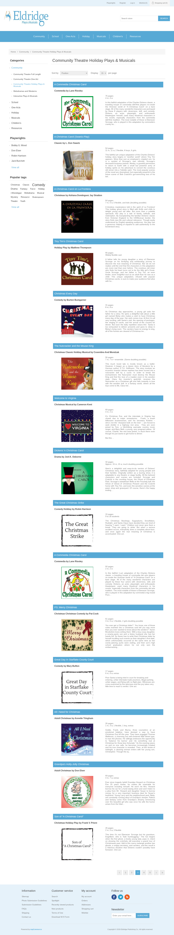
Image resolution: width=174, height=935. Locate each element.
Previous (119, 872)
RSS (127, 897)
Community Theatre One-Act (25, 79)
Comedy (38, 185)
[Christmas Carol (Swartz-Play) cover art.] (77, 180)
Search (55, 896)
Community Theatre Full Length (27, 74)
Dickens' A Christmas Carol (68, 450)
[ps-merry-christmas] (77, 650)
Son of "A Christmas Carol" (68, 816)
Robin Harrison (18, 156)
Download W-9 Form (60, 917)
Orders (85, 900)
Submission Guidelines (31, 905)
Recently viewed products (63, 905)
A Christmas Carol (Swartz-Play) (71, 136)
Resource (25, 197)
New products (57, 909)
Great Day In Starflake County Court (73, 659)
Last (162, 872)
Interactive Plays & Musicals (25, 96)
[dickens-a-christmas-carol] (77, 493)
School (55, 36)
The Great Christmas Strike (68, 502)
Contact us (26, 917)
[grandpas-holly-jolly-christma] (77, 807)
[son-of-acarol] (77, 859)
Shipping (25, 913)
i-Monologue (16, 193)
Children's (118, 36)
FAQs (24, 909)
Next (156, 872)
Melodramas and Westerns (25, 91)
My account (86, 896)
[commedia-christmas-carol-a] (77, 598)
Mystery (14, 197)
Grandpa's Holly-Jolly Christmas (71, 764)
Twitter (120, 897)
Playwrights (111, 3)
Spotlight (55, 900)
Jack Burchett (17, 161)
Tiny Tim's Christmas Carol (68, 241)
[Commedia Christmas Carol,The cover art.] (77, 127)
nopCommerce (36, 929)
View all (15, 167)
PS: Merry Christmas (65, 607)
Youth (22, 201)
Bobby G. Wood (19, 145)
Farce (32, 189)
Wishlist (85, 913)
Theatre (14, 201)
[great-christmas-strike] (77, 546)
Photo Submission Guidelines (34, 900)
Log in (132, 3)
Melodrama (29, 193)
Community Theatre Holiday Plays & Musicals (28, 85)
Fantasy (23, 189)
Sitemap (25, 896)
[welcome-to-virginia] (77, 441)
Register (123, 3)
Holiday (86, 36)
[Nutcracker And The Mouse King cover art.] (77, 389)
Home (13, 52)
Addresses (86, 905)
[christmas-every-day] (77, 337)
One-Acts (70, 36)
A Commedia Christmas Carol (69, 84)
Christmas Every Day (65, 293)
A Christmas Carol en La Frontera (72, 189)
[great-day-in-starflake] (77, 703)
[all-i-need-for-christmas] (77, 755)
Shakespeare (38, 197)
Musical (40, 193)
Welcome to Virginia (64, 398)
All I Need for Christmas (66, 712)
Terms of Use (57, 913)
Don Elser (16, 150)
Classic (26, 185)
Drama (14, 189)
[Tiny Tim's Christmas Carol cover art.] (77, 284)
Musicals (101, 36)
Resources (135, 36)
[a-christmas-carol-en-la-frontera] (77, 232)
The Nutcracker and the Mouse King (73, 346)
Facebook (114, 897)
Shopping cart (88, 909)
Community (39, 36)
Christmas (15, 185)
